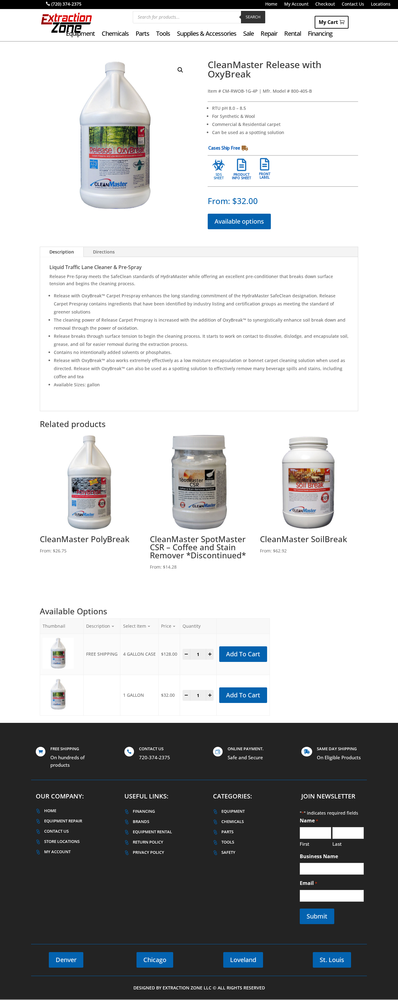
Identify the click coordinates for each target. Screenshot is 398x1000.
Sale (248, 34)
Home (271, 4)
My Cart (328, 22)
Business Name (319, 856)
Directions (104, 252)
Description (61, 252)
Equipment (80, 34)
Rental (292, 34)
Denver (66, 960)
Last (337, 844)
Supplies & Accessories (206, 34)
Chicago (154, 960)
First (304, 844)
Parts (142, 34)
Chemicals (115, 34)
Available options (239, 221)
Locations (381, 4)
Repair (269, 34)
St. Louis (332, 960)
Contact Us (353, 4)
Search (253, 17)
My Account (296, 4)
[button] (180, 70)
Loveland (243, 960)
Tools (163, 34)
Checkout (325, 4)
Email (308, 883)
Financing (320, 34)
